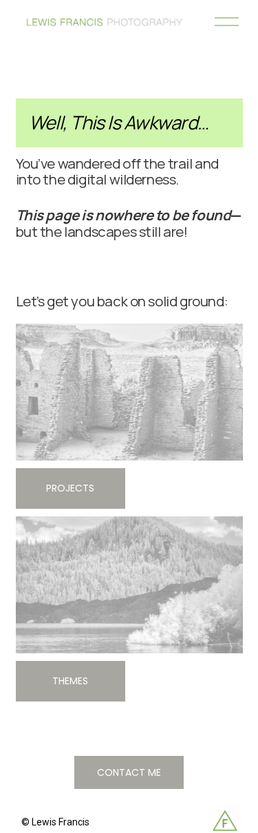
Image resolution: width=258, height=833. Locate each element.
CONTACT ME (129, 772)
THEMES (70, 681)
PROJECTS (70, 488)
